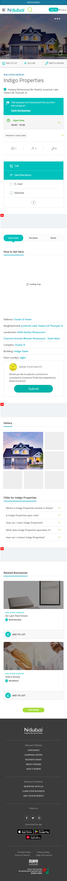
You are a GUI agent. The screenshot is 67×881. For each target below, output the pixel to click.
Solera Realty (12, 676)
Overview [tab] (13, 237)
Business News (33, 759)
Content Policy (24, 852)
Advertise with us (33, 786)
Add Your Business (33, 796)
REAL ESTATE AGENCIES (14, 612)
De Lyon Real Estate (16, 615)
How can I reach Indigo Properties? (24, 522)
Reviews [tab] (33, 237)
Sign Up (53, 9)
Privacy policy (43, 852)
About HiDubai (33, 764)
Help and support (44, 855)
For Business (33, 2)
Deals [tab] (53, 237)
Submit (33, 388)
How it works (33, 769)
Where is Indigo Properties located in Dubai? (29, 508)
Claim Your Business (33, 791)
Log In (63, 9)
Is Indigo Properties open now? (22, 515)
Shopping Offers (33, 755)
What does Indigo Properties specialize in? (28, 530)
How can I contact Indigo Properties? (25, 537)
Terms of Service (22, 855)
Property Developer (16, 135)
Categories (34, 750)
